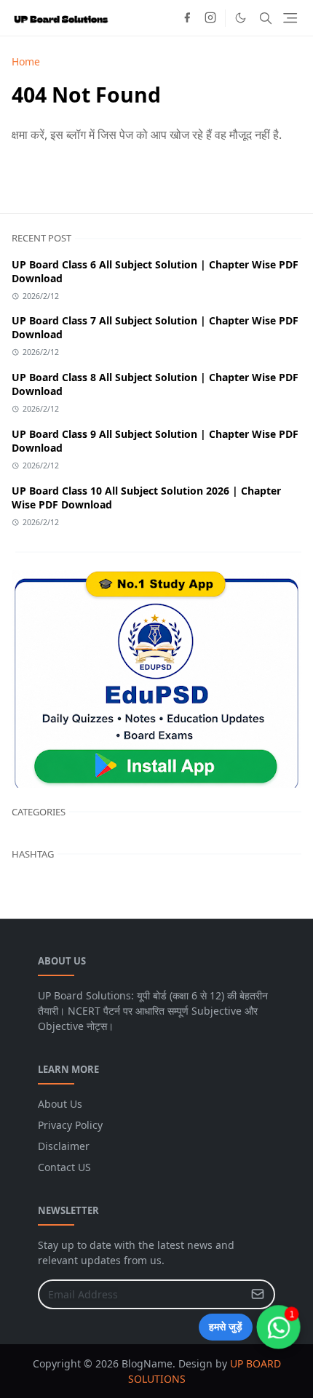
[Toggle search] (266, 18)
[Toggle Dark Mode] (241, 18)
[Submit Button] (258, 1294)
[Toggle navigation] (290, 18)
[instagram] (210, 18)
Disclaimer (64, 1146)
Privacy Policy (70, 1125)
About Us (60, 1104)
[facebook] (187, 18)
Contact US (64, 1167)
